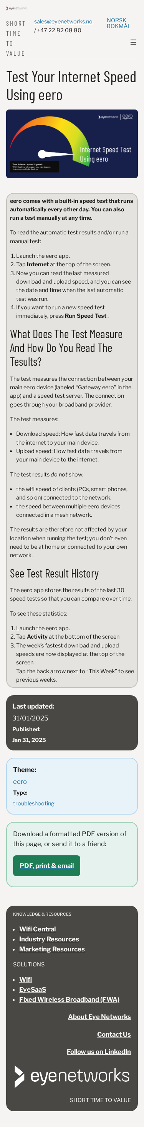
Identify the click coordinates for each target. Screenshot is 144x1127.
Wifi (25, 979)
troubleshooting (34, 803)
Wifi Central (37, 929)
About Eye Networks (99, 1017)
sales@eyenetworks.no (63, 21)
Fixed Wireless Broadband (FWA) (69, 999)
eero (20, 781)
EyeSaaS (32, 989)
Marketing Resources (52, 949)
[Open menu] (133, 42)
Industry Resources (49, 939)
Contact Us (114, 1034)
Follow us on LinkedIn (99, 1052)
